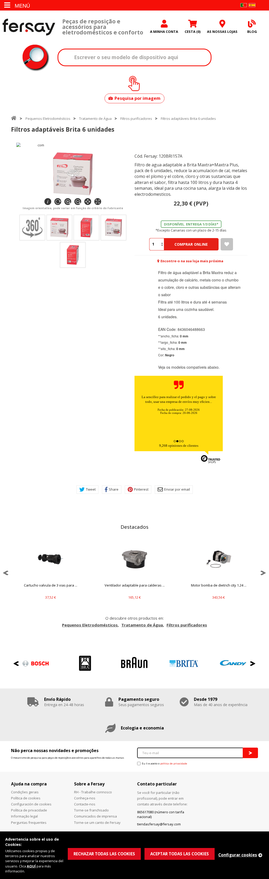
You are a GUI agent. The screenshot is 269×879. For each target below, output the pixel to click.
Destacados (134, 526)
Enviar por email (177, 489)
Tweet (91, 489)
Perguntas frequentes (28, 822)
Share (113, 489)
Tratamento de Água (95, 118)
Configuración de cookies (31, 804)
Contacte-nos (84, 804)
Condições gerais (25, 792)
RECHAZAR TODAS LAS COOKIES (104, 853)
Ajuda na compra (29, 784)
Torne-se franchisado (91, 810)
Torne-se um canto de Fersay (97, 822)
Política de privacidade (29, 810)
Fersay (29, 27)
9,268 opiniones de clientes (178, 446)
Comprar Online (191, 244)
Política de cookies (25, 798)
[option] (50, 573)
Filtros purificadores (136, 118)
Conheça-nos (84, 798)
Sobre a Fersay (89, 784)
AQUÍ (31, 866)
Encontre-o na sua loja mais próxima (192, 261)
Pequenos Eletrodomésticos (47, 118)
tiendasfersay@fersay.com (159, 824)
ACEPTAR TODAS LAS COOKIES (179, 853)
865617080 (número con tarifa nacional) (160, 814)
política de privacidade (173, 763)
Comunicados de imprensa (95, 816)
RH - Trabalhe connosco (93, 792)
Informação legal (24, 816)
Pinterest (141, 489)
